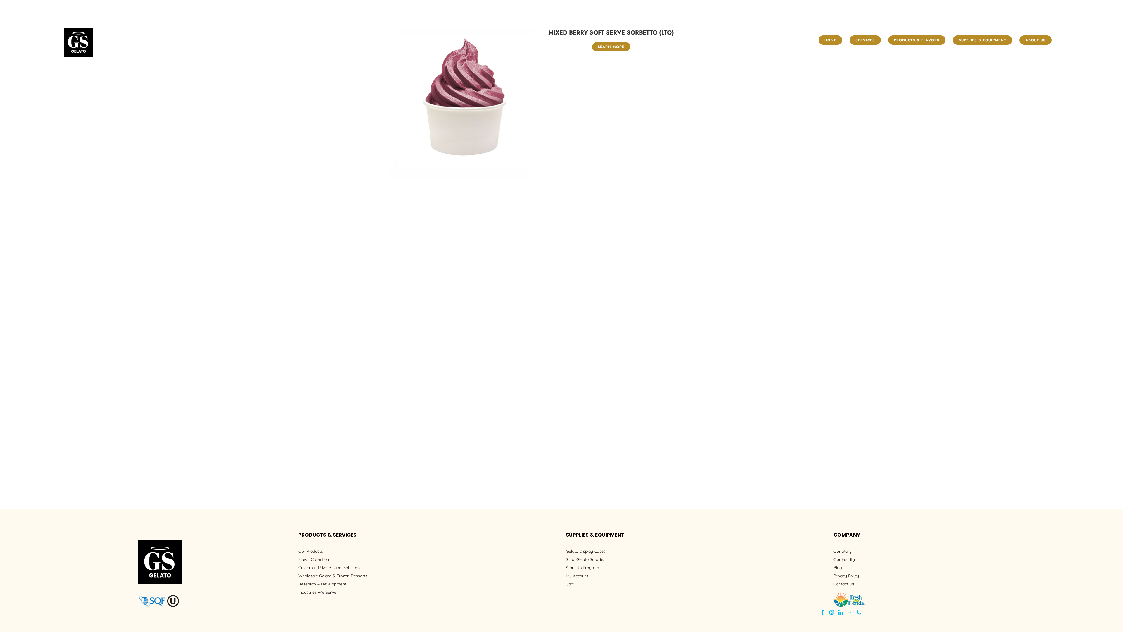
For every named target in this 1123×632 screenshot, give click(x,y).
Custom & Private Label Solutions (329, 567)
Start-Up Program (582, 567)
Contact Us (843, 584)
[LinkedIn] (840, 612)
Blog (837, 567)
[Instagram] (831, 612)
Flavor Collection (313, 559)
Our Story (842, 551)
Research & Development (322, 584)
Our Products (310, 551)
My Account (577, 575)
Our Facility (844, 559)
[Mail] (850, 612)
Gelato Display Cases (586, 551)
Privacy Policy (846, 575)
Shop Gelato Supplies (585, 559)
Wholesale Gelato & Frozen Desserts (332, 575)
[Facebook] (822, 612)
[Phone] (859, 612)
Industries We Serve (317, 592)
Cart (570, 584)
